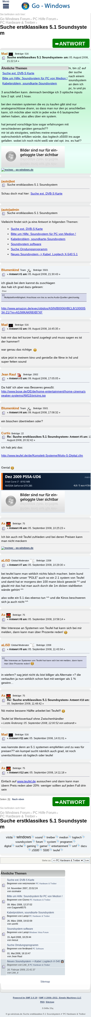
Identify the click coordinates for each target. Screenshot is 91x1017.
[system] (57, 841)
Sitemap (45, 981)
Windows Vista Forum (39, 932)
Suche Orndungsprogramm (29, 249)
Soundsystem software (26, 244)
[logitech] (83, 837)
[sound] (44, 837)
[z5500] (41, 850)
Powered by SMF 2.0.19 (25, 997)
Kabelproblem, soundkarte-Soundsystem (29, 83)
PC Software (38, 949)
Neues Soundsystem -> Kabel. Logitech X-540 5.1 (44, 254)
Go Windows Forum (15, 19)
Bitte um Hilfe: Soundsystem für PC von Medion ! (35, 78)
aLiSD (5, 560)
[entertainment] (70, 846)
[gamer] (49, 846)
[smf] (78, 846)
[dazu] (29, 850)
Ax (3, 523)
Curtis (5, 433)
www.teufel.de (26, 781)
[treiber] (57, 837)
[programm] (74, 841)
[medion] (70, 837)
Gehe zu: (46, 860)
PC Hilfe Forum (44, 19)
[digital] (13, 846)
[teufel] (61, 850)
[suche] (24, 846)
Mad (4, 53)
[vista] (14, 837)
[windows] (32, 837)
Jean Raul (8, 374)
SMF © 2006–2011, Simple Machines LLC (60, 997)
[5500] (50, 850)
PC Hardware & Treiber (17, 22)
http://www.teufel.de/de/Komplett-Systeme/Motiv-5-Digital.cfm (42, 455)
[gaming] (37, 846)
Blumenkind (10, 270)
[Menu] (6, 6)
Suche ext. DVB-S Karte (18, 73)
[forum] (44, 841)
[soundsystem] (33, 841)
